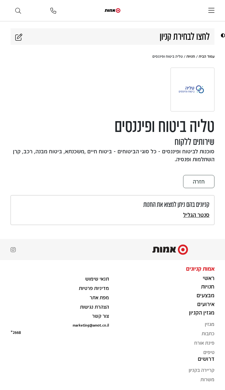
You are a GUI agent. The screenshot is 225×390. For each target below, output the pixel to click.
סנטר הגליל (196, 215)
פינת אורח (204, 343)
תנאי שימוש (97, 278)
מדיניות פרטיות (94, 288)
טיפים (208, 352)
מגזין (209, 324)
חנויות (190, 56)
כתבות (208, 333)
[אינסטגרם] (13, 250)
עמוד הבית (206, 56)
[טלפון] (53, 11)
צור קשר (100, 316)
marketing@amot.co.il (91, 324)
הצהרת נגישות (94, 307)
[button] (222, 35)
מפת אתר (99, 297)
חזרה (199, 181)
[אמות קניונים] (112, 10)
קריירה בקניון (201, 370)
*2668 (16, 332)
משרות (207, 379)
